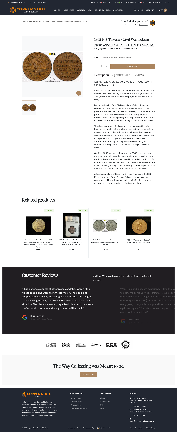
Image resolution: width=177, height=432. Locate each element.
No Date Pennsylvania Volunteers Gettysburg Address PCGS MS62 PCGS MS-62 (105, 242)
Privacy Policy (76, 405)
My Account (76, 398)
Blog (108, 10)
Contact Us (118, 10)
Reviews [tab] (139, 75)
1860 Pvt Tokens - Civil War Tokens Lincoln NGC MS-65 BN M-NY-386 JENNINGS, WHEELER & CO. (72, 242)
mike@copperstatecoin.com (142, 421)
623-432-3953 (139, 406)
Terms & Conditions (79, 408)
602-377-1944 (139, 415)
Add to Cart (132, 66)
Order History (76, 401)
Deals (90, 10)
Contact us (143, 25)
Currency (81, 10)
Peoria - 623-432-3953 (18, 2)
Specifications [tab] (121, 75)
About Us (104, 398)
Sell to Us (99, 10)
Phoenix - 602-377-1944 (38, 2)
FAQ (102, 405)
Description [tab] (101, 75)
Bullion (57, 10)
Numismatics (68, 10)
